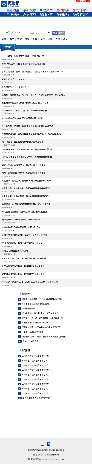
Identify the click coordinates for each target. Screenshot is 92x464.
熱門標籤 (62, 10)
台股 (27, 39)
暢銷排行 (62, 14)
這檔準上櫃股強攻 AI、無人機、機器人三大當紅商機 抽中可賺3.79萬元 (33, 94)
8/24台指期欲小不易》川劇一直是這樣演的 (40, 313)
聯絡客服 (52, 450)
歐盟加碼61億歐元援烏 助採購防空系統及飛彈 (23, 266)
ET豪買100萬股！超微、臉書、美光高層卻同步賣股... (44, 336)
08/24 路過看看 (28, 308)
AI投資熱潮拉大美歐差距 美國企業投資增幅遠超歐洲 (26, 188)
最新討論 (12, 10)
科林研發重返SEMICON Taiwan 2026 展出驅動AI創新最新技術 (30, 281)
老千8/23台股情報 (30, 341)
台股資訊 (12, 14)
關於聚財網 (60, 450)
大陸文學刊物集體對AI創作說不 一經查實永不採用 (24, 234)
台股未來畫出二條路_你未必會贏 (36, 303)
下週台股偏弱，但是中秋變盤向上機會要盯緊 (41, 327)
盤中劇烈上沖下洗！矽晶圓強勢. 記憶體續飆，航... (43, 317)
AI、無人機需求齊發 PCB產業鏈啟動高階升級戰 (24, 258)
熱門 (11, 39)
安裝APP (43, 445)
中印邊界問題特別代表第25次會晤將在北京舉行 (23, 242)
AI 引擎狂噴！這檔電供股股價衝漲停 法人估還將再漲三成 (27, 125)
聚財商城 (29, 14)
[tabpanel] (13, 10)
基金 (65, 39)
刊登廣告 (31, 450)
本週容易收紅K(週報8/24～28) (35, 322)
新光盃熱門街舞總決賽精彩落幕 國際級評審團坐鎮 (24, 211)
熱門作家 (79, 10)
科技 (42, 39)
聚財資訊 (30, 459)
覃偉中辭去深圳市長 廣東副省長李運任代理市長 (23, 63)
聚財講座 (46, 14)
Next (87, 10)
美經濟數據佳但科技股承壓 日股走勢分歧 (21, 219)
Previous (4, 10)
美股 (50, 39)
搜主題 (54, 33)
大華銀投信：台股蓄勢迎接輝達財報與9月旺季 (22, 141)
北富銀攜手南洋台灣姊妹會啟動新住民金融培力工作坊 (26, 203)
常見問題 (45, 450)
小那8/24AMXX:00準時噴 (32, 331)
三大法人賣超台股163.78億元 (15, 250)
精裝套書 (79, 14)
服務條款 (38, 450)
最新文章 (29, 10)
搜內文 (61, 33)
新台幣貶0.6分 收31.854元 (14, 79)
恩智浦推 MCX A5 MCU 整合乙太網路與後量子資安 (24, 110)
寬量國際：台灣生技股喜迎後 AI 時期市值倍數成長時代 (26, 180)
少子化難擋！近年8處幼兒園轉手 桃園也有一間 (23, 55)
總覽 (19, 39)
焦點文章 (46, 10)
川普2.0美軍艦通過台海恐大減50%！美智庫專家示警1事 (27, 149)
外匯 (57, 39)
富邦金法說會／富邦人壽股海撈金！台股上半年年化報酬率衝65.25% (32, 71)
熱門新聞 (26, 350)
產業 (34, 39)
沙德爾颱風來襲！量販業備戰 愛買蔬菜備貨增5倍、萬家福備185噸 (31, 133)
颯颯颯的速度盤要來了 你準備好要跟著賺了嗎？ (42, 299)
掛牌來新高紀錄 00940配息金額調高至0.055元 (22, 118)
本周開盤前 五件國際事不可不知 (35, 355)
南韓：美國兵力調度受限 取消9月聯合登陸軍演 (24, 164)
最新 (4, 39)
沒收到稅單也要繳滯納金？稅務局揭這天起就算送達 (25, 102)
